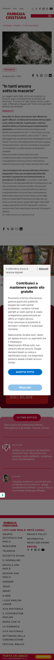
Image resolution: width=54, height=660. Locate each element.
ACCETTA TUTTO (25, 372)
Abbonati (43, 268)
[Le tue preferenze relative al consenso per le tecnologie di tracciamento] (2, 495)
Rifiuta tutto (25, 387)
